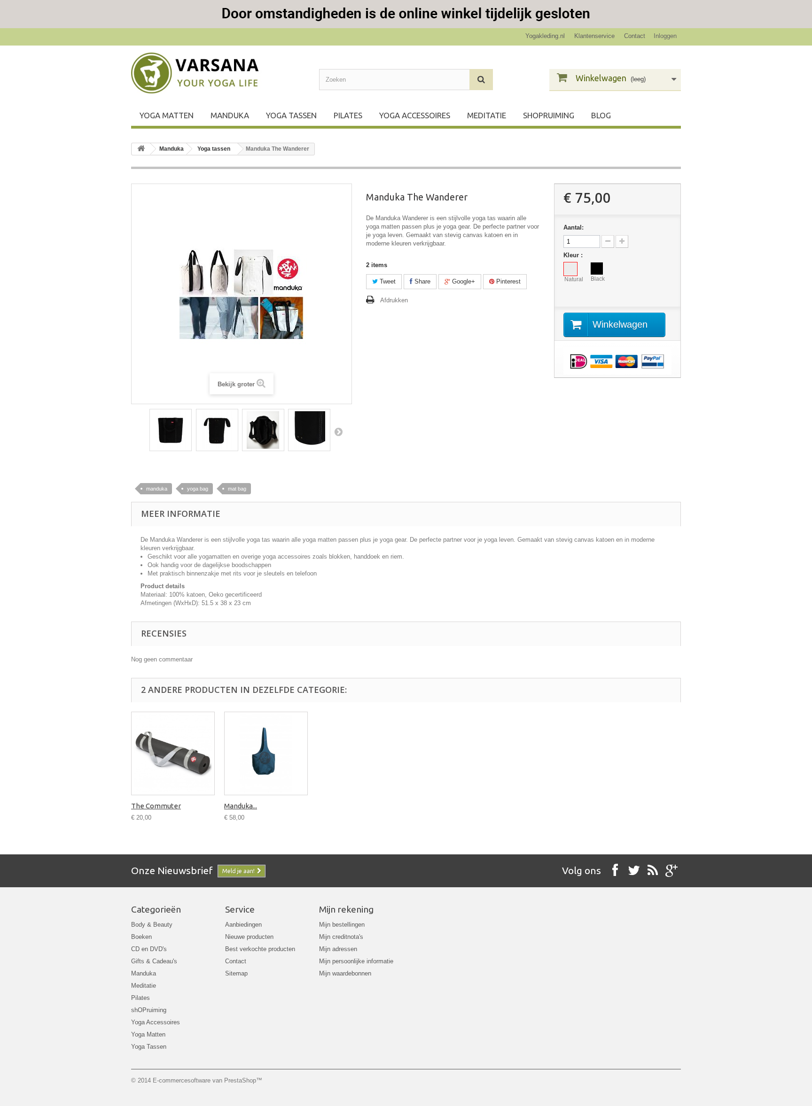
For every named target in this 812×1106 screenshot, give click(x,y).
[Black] (597, 268)
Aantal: (573, 227)
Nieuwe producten (249, 936)
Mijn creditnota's (341, 936)
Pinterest (507, 281)
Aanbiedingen (243, 924)
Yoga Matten (167, 115)
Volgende (338, 431)
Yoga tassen (213, 149)
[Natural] (570, 269)
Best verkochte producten (260, 948)
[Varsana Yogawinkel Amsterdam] (218, 73)
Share (421, 281)
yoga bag (197, 489)
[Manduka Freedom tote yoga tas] (266, 753)
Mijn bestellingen (342, 924)
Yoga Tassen (291, 115)
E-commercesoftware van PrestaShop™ (207, 1080)
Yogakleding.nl (545, 35)
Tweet (387, 281)
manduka (156, 489)
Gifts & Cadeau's (154, 961)
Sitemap (236, 973)
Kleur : (574, 255)
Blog (601, 115)
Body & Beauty (151, 924)
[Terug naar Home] (141, 149)
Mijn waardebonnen (345, 973)
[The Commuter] (173, 753)
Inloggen (665, 35)
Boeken (141, 936)
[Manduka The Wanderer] (170, 430)
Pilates (348, 115)
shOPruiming (548, 115)
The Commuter (156, 806)
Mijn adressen (338, 948)
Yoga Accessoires (414, 115)
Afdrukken (394, 300)
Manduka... (240, 806)
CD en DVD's (149, 948)
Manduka (230, 115)
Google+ (462, 281)
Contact (634, 35)
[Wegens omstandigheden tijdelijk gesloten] (406, 14)
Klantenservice (594, 35)
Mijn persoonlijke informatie (356, 961)
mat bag (237, 489)
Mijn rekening (346, 909)
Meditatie (486, 115)
